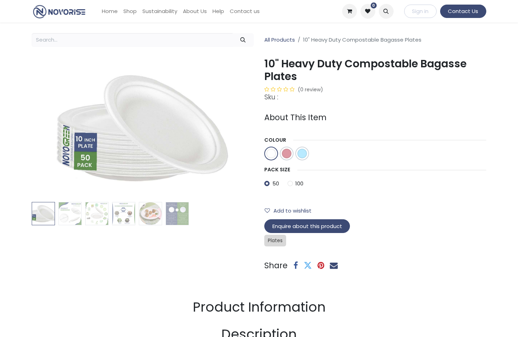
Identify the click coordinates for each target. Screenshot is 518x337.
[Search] (243, 40)
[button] (386, 11)
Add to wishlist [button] (292, 210)
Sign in (420, 11)
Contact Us (463, 11)
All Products (279, 39)
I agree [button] (472, 326)
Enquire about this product (307, 226)
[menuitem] (110, 11)
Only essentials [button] (435, 326)
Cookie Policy (241, 326)
